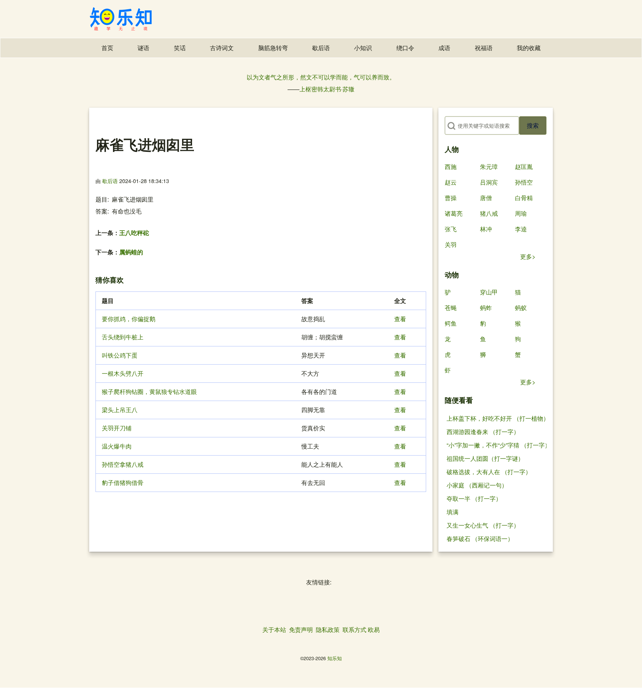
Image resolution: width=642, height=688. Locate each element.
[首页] (120, 19)
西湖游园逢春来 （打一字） (483, 431)
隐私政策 (328, 629)
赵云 (451, 182)
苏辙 (348, 89)
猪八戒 (489, 213)
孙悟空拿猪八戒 (122, 464)
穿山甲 (489, 292)
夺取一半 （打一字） (474, 498)
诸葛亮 (454, 213)
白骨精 (524, 197)
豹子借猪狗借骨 (122, 482)
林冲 (486, 229)
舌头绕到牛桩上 (122, 337)
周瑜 (521, 213)
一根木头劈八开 (122, 373)
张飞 (451, 229)
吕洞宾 (489, 182)
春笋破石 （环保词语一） (480, 538)
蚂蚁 (521, 307)
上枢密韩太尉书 (320, 89)
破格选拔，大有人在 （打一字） (489, 471)
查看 (400, 318)
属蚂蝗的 (131, 252)
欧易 (374, 629)
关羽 (451, 244)
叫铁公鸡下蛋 (119, 355)
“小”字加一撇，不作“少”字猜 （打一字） (499, 445)
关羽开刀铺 (117, 428)
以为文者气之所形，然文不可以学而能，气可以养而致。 (321, 77)
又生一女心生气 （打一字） (483, 525)
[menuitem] (107, 48)
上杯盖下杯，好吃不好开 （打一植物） (498, 418)
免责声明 (301, 629)
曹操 (451, 197)
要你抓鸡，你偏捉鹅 (128, 318)
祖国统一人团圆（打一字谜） (485, 458)
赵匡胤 (524, 166)
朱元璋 (489, 166)
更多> (527, 256)
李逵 (521, 229)
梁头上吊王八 (119, 409)
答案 (101, 211)
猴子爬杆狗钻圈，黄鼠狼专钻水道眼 (149, 391)
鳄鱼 (451, 323)
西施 (451, 166)
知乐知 (334, 658)
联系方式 (354, 629)
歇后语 (110, 181)
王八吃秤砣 (134, 232)
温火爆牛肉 (117, 446)
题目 (101, 199)
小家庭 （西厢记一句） (477, 485)
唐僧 (486, 197)
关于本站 (274, 629)
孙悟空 (524, 182)
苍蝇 (451, 307)
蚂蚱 (486, 307)
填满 (452, 512)
